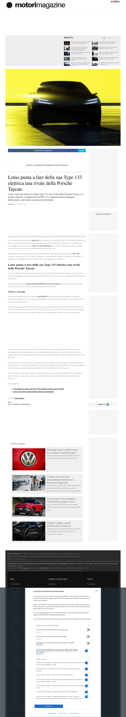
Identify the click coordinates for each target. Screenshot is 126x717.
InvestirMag (91, 584)
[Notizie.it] (115, 2)
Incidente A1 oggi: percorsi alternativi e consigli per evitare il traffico (108, 53)
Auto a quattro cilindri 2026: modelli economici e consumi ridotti (108, 47)
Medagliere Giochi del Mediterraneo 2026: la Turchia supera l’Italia (108, 42)
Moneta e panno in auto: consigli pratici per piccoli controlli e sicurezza (108, 58)
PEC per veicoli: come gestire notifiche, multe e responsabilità (80, 53)
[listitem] (63, 625)
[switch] (87, 629)
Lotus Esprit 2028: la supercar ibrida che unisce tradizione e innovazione (81, 42)
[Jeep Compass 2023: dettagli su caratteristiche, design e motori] (29, 506)
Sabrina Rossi (19, 398)
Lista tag (19, 566)
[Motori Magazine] (35, 5)
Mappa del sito (11, 566)
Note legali (97, 563)
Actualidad (52, 584)
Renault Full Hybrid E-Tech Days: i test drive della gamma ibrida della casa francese (80, 64)
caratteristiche (25, 404)
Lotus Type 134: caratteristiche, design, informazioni (33, 392)
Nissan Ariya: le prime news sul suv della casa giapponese (109, 63)
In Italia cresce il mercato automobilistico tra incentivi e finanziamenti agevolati (60, 479)
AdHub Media (44, 568)
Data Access (63, 713)
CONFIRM (48, 706)
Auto (9, 402)
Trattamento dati (106, 563)
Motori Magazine (13, 554)
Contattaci (71, 563)
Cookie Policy (79, 563)
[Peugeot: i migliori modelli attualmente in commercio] (29, 531)
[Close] (97, 591)
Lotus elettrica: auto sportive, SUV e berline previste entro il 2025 (38, 389)
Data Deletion (52, 713)
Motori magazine (24, 568)
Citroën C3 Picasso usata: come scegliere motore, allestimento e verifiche (79, 59)
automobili (15, 404)
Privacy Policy (74, 713)
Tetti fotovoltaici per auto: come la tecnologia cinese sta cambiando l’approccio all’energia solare (79, 48)
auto (9, 404)
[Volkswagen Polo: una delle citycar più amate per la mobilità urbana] (29, 459)
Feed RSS (114, 563)
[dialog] (63, 652)
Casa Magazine (15, 584)
